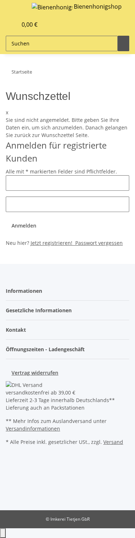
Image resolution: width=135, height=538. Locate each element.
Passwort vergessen (98, 242)
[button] (4, 24)
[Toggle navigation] (15, 8)
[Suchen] (123, 43)
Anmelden (24, 225)
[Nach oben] (3, 533)
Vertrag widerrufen (35, 372)
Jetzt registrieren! (52, 242)
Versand (113, 441)
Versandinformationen (33, 428)
